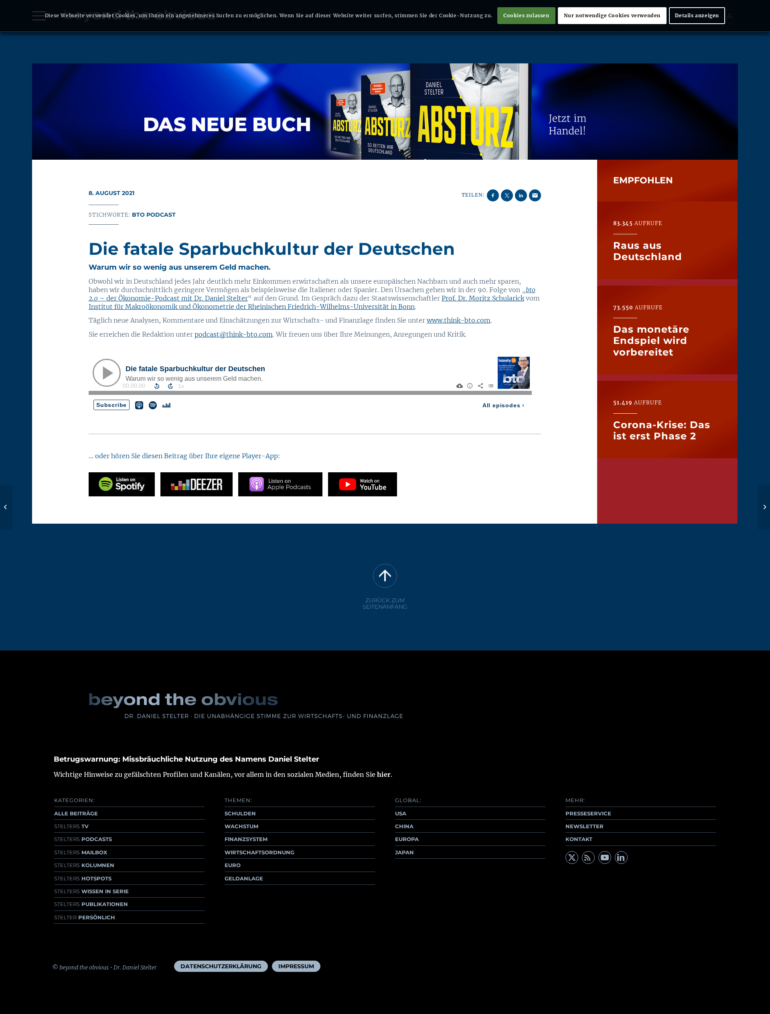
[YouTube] (604, 857)
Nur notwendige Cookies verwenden (612, 15)
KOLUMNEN (84, 865)
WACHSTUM (241, 826)
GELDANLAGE (244, 878)
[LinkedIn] (621, 857)
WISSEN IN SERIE (91, 891)
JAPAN (404, 852)
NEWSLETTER (584, 826)
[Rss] (588, 857)
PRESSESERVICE (588, 813)
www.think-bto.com (458, 320)
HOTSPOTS (82, 878)
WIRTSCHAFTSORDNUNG (259, 852)
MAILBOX (80, 852)
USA (400, 813)
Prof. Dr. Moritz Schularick (483, 298)
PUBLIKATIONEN (91, 904)
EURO (233, 865)
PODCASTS (83, 839)
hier (384, 774)
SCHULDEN (240, 813)
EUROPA (407, 839)
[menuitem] (221, 966)
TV (71, 826)
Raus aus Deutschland (647, 250)
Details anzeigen (697, 15)
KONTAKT (578, 839)
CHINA (404, 826)
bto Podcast (154, 214)
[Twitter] (571, 857)
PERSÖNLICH (84, 917)
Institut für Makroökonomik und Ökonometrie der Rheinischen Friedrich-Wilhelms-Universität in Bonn (252, 307)
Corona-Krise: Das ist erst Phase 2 (661, 430)
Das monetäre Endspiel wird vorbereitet (651, 340)
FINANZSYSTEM (246, 839)
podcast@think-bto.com (234, 334)
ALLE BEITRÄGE (76, 813)
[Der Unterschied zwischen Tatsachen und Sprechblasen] (6, 507)
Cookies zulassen (526, 15)
